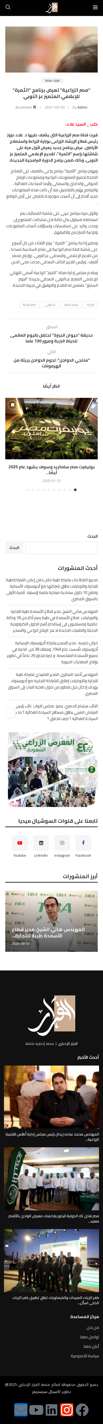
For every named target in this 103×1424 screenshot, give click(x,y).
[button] (9, 444)
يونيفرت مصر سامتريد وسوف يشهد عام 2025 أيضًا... (51, 469)
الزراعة (90, 304)
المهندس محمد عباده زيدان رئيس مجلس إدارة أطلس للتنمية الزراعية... (52, 1137)
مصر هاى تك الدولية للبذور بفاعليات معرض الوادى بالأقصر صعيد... (53, 1218)
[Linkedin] (51, 1409)
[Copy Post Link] (10, 713)
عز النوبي (50, 304)
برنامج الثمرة (71, 304)
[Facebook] (82, 1409)
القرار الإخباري (68, 1043)
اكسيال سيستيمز (46, 1391)
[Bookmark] (12, 404)
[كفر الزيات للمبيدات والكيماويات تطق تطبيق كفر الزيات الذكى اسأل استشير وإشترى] (51, 1260)
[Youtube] (36, 1409)
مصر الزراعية (29, 304)
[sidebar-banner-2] (51, 769)
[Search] (8, 7)
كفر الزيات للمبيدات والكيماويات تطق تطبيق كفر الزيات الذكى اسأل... (55, 1300)
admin (82, 107)
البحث (92, 536)
